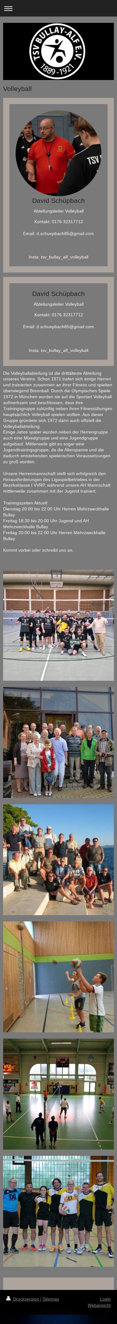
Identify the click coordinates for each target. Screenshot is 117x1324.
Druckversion (26, 1298)
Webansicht (99, 1305)
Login (105, 1298)
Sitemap (51, 1298)
